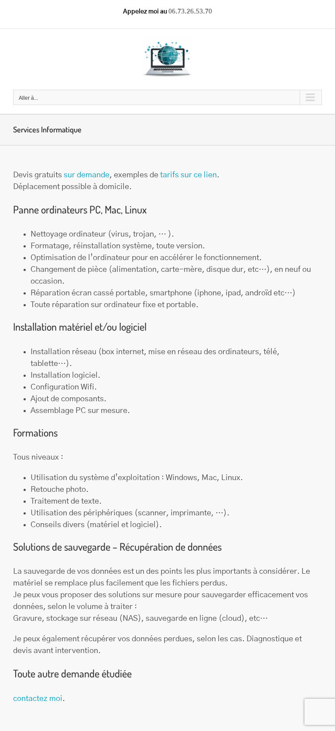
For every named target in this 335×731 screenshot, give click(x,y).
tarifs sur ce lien (188, 175)
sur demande (86, 175)
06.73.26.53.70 (190, 12)
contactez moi (37, 699)
